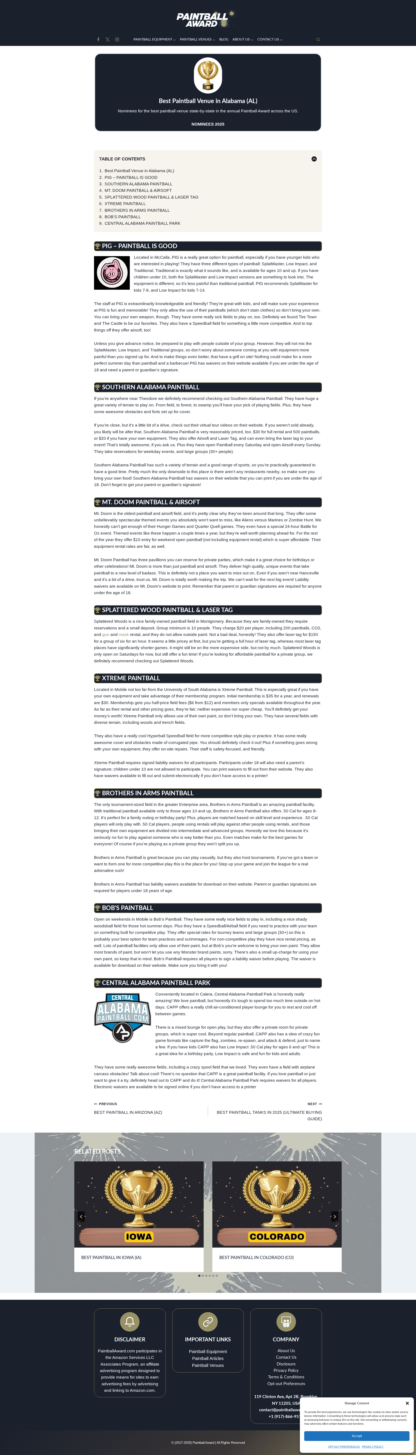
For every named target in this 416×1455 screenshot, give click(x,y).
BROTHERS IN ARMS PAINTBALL (137, 210)
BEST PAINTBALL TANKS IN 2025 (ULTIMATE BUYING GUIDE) (269, 1111)
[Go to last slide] (81, 1216)
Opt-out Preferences (286, 1384)
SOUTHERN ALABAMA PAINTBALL (138, 184)
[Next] (334, 1216)
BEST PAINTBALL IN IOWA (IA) (111, 1258)
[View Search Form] (318, 40)
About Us (286, 1351)
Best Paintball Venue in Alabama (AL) (139, 170)
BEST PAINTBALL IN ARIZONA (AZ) (128, 1108)
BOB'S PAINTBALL (123, 217)
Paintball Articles (208, 1358)
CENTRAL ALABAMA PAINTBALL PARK (142, 223)
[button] (407, 1403)
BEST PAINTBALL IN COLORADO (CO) (256, 1258)
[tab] (199, 1276)
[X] (108, 40)
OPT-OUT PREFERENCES (344, 1446)
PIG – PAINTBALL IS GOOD (131, 177)
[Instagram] (117, 40)
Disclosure (286, 1364)
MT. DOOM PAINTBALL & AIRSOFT (138, 190)
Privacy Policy (286, 1371)
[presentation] (139, 1204)
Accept (357, 1436)
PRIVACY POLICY (373, 1446)
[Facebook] (98, 40)
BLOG (223, 39)
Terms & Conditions (286, 1377)
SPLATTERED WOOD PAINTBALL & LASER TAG (151, 197)
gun (105, 634)
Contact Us (286, 1357)
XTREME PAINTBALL (125, 203)
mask (124, 634)
